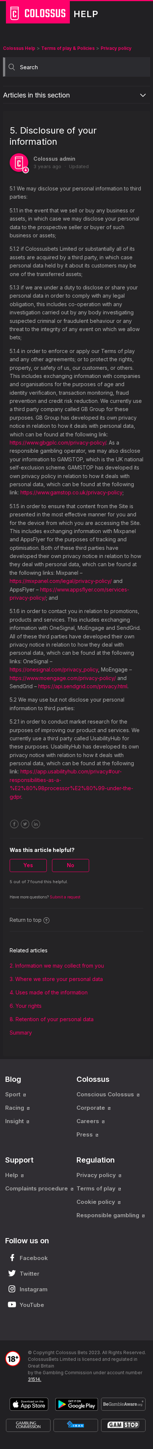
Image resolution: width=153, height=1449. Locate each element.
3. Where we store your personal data (56, 979)
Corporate (91, 1107)
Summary (21, 1032)
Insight (15, 1121)
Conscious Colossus (106, 1094)
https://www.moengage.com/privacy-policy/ (63, 678)
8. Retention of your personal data (52, 1019)
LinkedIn (35, 824)
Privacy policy (116, 48)
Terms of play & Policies (68, 48)
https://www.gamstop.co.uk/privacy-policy (71, 492)
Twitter (25, 824)
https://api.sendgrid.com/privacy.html (82, 686)
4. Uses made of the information (49, 992)
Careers (88, 1121)
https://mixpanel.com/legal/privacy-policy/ (61, 581)
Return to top (26, 920)
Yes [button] (28, 865)
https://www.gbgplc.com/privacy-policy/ (58, 442)
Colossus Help (19, 48)
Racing (15, 1107)
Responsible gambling (108, 1215)
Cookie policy (96, 1201)
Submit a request (65, 897)
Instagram (34, 1289)
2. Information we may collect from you (57, 965)
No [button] (70, 865)
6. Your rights (26, 1006)
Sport (13, 1094)
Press (85, 1134)
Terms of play (96, 1188)
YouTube (32, 1304)
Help (12, 1175)
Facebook (14, 824)
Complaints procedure (37, 1188)
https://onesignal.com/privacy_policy (54, 669)
